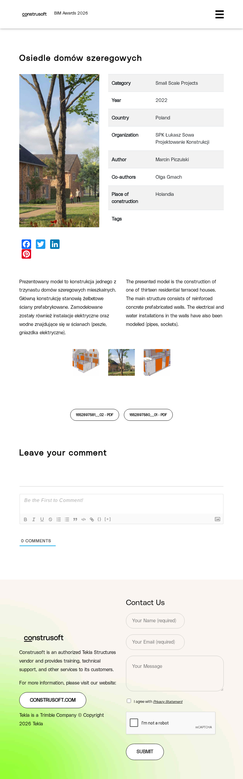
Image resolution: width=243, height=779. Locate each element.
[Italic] (34, 519)
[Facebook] (26, 244)
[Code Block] (83, 519)
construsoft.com (53, 700)
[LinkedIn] (55, 244)
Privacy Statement (168, 701)
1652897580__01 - (148, 415)
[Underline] (42, 519)
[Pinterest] (26, 254)
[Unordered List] (67, 519)
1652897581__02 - (94, 415)
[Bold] (25, 519)
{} (99, 519)
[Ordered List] (59, 519)
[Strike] (50, 519)
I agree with (158, 701)
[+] (108, 519)
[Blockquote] (75, 519)
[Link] (92, 519)
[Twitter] (41, 244)
